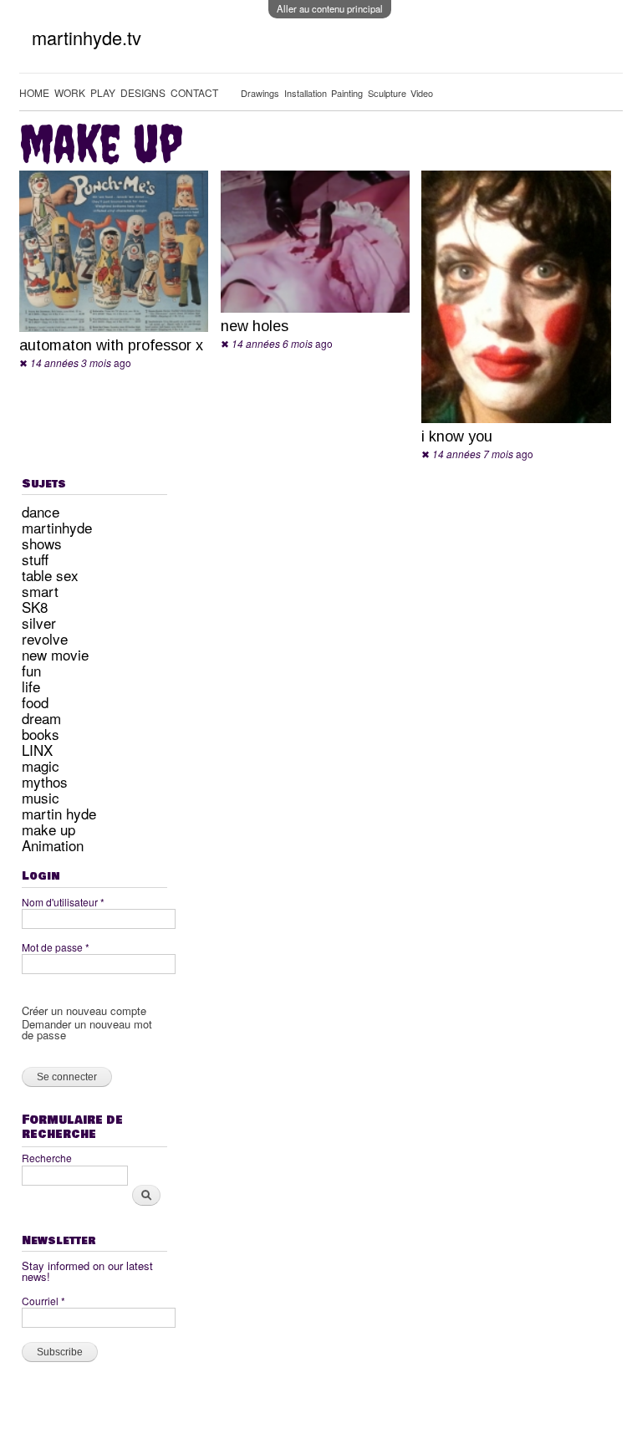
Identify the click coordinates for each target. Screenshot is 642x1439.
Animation (53, 844)
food (35, 701)
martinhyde (57, 527)
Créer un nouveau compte (84, 1010)
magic (40, 765)
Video (421, 93)
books (40, 733)
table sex (50, 574)
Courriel (43, 1301)
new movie (55, 654)
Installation (305, 93)
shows (42, 543)
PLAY (102, 92)
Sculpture (387, 93)
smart (40, 590)
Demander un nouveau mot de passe (87, 1029)
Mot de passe (55, 947)
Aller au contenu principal (330, 8)
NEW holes (254, 326)
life (31, 686)
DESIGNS (143, 92)
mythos (45, 781)
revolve (45, 638)
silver (39, 622)
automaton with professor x (111, 345)
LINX (37, 749)
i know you (456, 436)
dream (41, 717)
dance (40, 511)
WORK (69, 92)
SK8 (35, 606)
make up (48, 829)
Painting (347, 93)
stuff (35, 559)
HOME (34, 92)
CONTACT (194, 92)
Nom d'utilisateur (63, 902)
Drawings (260, 93)
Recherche (47, 1158)
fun (31, 670)
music (40, 797)
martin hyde (59, 813)
